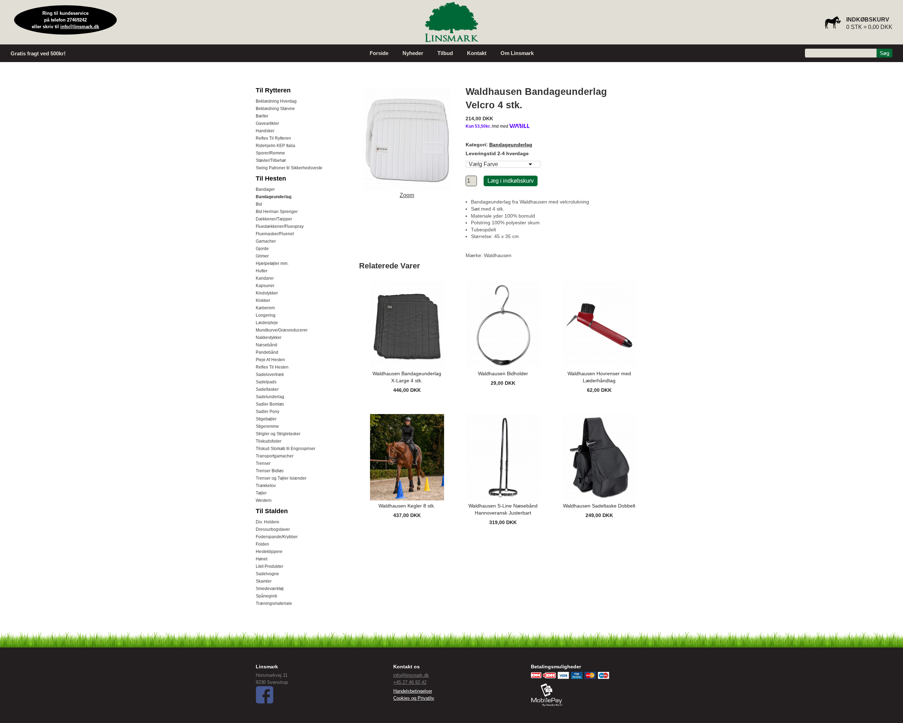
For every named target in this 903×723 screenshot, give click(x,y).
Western (264, 500)
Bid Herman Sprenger (277, 211)
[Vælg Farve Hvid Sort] (503, 164)
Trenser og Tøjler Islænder (281, 478)
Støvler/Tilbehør (271, 160)
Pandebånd (267, 352)
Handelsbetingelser (412, 691)
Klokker (263, 300)
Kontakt (476, 53)
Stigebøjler (266, 419)
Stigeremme (267, 426)
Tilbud (445, 53)
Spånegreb (266, 596)
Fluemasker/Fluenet (275, 233)
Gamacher (266, 241)
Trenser (263, 463)
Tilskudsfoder (268, 441)
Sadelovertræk (270, 374)
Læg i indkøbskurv (510, 181)
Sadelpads (266, 381)
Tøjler (261, 493)
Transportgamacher (274, 456)
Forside (379, 53)
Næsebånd (266, 344)
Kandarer (265, 278)
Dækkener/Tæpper (274, 219)
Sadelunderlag (270, 396)
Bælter (262, 116)
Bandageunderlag (273, 196)
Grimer (262, 256)
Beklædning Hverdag (276, 101)
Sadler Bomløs (270, 404)
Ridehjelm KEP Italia (275, 145)
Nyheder (412, 53)
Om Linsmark (517, 53)
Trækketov (266, 485)
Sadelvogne (267, 573)
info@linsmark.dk (79, 26)
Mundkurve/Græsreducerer (282, 330)
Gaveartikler (267, 123)
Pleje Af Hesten (270, 359)
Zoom (407, 195)
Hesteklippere (269, 551)
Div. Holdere (267, 522)
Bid (259, 204)
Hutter (261, 270)
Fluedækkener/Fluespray (280, 226)
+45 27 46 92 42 (409, 682)
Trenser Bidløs (270, 470)
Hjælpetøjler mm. (272, 263)
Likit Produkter (269, 566)
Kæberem (265, 307)
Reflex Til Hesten (272, 367)
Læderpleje (267, 322)
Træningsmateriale (274, 603)
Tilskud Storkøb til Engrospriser (285, 448)
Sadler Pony (267, 411)
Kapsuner (265, 285)
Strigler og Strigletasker (278, 433)
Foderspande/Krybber (277, 536)
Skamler (264, 581)
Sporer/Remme (270, 153)
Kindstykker (267, 293)
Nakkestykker (268, 337)
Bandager (265, 189)
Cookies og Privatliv (413, 698)
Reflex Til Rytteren (273, 138)
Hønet (261, 559)
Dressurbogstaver (273, 529)
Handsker (265, 130)
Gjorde (262, 248)
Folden (262, 544)
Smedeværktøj (270, 588)
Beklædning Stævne (275, 108)
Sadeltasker (267, 389)
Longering (265, 315)
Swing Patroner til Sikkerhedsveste (289, 167)
